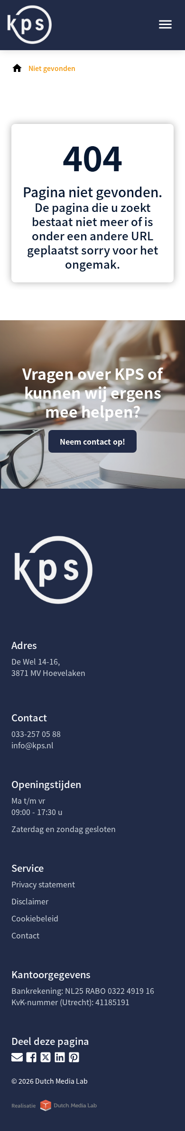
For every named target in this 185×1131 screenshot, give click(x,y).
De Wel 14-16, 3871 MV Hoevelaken (48, 667)
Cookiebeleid (34, 918)
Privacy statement (43, 884)
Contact (25, 935)
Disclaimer (29, 901)
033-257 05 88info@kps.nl (36, 739)
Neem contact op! (92, 441)
